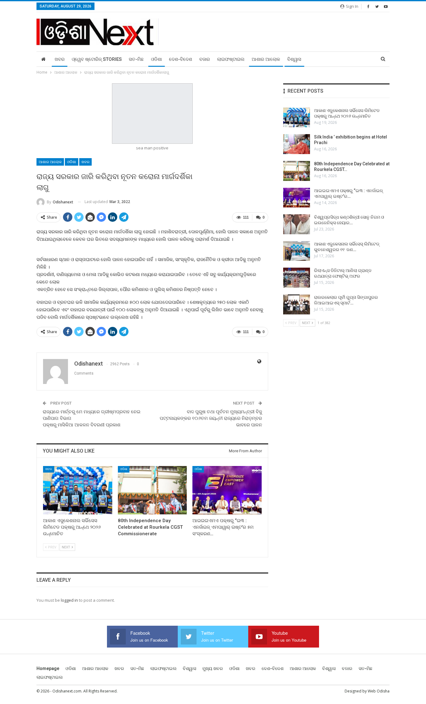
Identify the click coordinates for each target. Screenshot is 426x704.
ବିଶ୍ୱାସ (294, 59)
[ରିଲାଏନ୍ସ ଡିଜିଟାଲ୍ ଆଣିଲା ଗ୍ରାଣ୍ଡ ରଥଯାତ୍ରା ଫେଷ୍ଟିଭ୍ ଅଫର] (296, 278)
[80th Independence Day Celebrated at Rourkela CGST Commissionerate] (152, 490)
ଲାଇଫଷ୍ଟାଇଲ (230, 59)
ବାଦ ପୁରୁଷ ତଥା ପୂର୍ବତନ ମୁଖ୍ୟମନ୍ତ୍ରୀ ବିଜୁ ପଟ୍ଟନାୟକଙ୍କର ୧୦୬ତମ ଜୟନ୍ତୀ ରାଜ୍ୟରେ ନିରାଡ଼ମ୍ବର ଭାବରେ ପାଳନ (211, 418)
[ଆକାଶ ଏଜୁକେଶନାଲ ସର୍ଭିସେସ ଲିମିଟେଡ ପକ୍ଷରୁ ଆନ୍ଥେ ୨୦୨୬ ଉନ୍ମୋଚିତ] (77, 490)
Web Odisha (379, 691)
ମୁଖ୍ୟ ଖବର (212, 668)
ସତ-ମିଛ (136, 59)
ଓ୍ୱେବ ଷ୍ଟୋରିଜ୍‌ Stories (97, 59)
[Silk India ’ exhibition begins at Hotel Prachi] (296, 144)
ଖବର (60, 59)
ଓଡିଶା (156, 59)
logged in (69, 600)
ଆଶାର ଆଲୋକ (266, 59)
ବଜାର (204, 59)
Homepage (47, 668)
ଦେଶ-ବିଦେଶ (180, 59)
